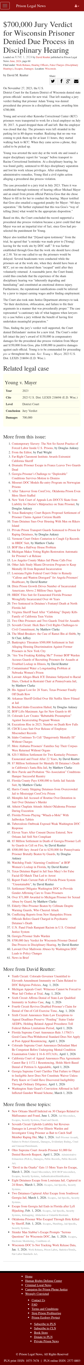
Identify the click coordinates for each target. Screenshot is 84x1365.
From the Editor (21, 452)
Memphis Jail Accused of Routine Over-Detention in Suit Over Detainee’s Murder (44, 800)
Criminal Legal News (38, 1285)
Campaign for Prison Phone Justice (46, 1289)
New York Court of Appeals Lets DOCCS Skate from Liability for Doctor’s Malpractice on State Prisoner (44, 502)
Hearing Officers (39, 65)
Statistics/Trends (67, 1249)
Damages (29, 68)
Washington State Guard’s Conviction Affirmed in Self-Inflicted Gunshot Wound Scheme (45, 1090)
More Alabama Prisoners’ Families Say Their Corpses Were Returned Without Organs (44, 748)
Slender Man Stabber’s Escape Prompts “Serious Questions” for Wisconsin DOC (41, 1234)
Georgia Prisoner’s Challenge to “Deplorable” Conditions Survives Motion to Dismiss (39, 476)
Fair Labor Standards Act (24, 1253)
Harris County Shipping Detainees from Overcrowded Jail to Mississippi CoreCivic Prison (45, 791)
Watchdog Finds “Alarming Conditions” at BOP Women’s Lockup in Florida (41, 864)
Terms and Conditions (45, 1309)
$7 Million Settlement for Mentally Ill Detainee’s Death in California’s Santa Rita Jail (45, 765)
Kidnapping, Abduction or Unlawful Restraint (45, 1215)
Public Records (52, 1158)
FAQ (34, 1304)
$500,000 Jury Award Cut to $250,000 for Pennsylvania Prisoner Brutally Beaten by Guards (46, 852)
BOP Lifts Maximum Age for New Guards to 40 (41, 711)
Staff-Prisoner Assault (67, 1137)
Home (29, 1276)
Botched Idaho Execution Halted (31, 707)
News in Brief (20, 958)
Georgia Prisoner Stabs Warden (31, 936)
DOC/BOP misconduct (63, 1171)
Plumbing (57, 1223)
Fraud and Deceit (49, 1120)
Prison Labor (50, 1249)
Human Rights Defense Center (43, 1281)
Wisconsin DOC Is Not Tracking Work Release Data (43, 1245)
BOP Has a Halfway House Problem (34, 547)
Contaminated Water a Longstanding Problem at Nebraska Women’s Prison (41, 670)
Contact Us (38, 1300)
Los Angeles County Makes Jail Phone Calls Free (42, 560)
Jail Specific (60, 1184)
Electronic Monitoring (23, 1241)
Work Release (23, 65)
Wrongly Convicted (37, 1294)
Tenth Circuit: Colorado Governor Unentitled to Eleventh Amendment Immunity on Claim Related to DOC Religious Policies (44, 980)
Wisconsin (50, 68)
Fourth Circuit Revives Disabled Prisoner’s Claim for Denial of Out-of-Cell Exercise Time (44, 1008)
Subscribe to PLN (45, 1324)
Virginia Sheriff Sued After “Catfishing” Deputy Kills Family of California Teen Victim (44, 614)
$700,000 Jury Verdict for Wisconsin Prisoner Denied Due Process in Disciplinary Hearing (44, 942)
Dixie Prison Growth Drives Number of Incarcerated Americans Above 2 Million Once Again (44, 588)
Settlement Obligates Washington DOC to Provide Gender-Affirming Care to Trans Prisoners (42, 890)
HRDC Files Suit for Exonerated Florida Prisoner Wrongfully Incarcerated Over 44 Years (42, 597)
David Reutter (43, 57)
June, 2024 (15, 61)
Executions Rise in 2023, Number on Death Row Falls (45, 724)
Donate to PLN (43, 1337)
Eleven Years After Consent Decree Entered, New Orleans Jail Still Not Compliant (42, 834)
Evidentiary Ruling (61, 1141)
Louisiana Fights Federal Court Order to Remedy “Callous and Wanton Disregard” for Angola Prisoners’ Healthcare (45, 577)
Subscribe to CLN (45, 1328)
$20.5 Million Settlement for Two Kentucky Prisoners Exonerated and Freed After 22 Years (45, 756)
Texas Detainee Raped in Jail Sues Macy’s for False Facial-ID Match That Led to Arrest (43, 873)
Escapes (19, 68)
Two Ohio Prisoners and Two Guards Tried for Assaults (45, 621)
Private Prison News (46, 1341)
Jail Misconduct (67, 1115)
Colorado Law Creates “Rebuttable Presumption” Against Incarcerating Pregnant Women (42, 718)
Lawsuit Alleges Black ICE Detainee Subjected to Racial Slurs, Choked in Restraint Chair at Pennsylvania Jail (46, 679)
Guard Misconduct (40, 1171)
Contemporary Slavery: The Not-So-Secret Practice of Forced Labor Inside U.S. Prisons (45, 445)
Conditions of (43, 1241)
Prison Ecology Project (46, 1317)
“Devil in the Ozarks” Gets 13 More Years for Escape (44, 1167)
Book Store (41, 1332)
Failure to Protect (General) (25, 1141)
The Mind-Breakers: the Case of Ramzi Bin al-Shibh (44, 634)
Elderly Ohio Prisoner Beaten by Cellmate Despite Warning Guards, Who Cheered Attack (42, 908)
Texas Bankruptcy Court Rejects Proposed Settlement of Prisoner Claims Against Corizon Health (46, 515)
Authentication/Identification (55, 1176)
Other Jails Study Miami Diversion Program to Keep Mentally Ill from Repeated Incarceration (44, 566)
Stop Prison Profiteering (46, 1313)
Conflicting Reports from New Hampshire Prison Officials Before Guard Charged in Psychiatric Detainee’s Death (42, 918)
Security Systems (30, 1120)
